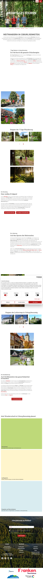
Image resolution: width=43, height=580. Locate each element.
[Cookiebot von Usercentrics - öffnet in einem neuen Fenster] (37, 277)
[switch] (16, 295)
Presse (35, 550)
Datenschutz (35, 548)
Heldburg (24, 250)
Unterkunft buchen (21, 548)
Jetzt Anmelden (21, 535)
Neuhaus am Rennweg (21, 60)
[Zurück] (19, 144)
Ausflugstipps (21, 552)
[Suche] (33, 1)
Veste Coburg (19, 245)
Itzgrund (10, 395)
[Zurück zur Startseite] (2, 1)
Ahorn (36, 250)
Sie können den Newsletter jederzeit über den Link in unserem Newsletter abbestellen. (21, 533)
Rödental (30, 63)
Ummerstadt (29, 250)
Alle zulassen (35, 302)
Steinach (25, 62)
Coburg (11, 64)
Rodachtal (8, 380)
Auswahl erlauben (21, 302)
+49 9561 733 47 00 (8, 553)
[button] (40, 1)
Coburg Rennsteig (11, 28)
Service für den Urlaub (36, 552)
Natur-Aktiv (22, 28)
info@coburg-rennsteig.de (8, 554)
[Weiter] (23, 144)
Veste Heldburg (4, 391)
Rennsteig (6, 196)
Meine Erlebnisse (17, 28)
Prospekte (21, 550)
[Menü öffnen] (37, 1)
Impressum (36, 546)
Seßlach (34, 60)
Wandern (27, 28)
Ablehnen (8, 302)
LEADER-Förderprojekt (36, 553)
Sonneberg (12, 63)
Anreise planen (21, 546)
